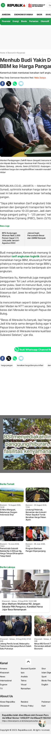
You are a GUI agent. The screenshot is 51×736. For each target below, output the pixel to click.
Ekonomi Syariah (23, 14)
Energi (16, 21)
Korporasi (21, 53)
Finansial (6, 21)
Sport (44, 676)
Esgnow (3, 684)
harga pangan (6, 365)
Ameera (3, 668)
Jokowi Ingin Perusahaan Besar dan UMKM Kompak (36, 235)
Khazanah (4, 672)
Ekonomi (11, 53)
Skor (44, 668)
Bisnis (24, 21)
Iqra (22, 672)
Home (2, 53)
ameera (6, 14)
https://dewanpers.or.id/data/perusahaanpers (23, 721)
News (2, 676)
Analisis (24, 676)
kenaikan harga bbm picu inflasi (30, 365)
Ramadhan (25, 688)
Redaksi (24, 702)
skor (39, 14)
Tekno (23, 680)
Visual (23, 684)
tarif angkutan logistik (25, 256)
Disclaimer (4, 706)
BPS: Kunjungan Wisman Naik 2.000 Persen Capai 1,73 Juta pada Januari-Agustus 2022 (11, 238)
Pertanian (33, 21)
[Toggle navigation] (3, 5)
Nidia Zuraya (40, 77)
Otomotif (45, 21)
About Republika (7, 702)
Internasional (5, 680)
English (45, 684)
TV (1, 688)
